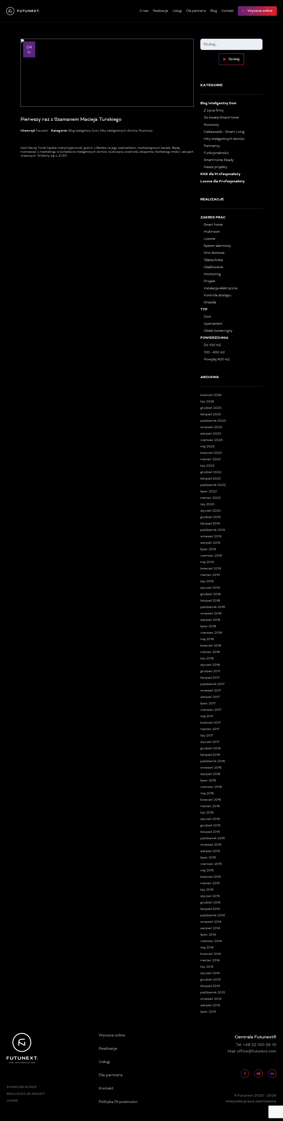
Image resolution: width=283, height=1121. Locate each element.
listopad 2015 (210, 832)
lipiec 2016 (208, 781)
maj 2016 (207, 793)
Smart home (213, 225)
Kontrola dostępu (217, 295)
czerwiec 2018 (211, 633)
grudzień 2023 (210, 408)
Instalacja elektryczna (220, 288)
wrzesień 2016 (210, 768)
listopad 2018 (210, 601)
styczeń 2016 (210, 819)
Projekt (209, 281)
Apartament (213, 324)
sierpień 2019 (210, 543)
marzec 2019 (210, 575)
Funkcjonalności (216, 153)
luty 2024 (207, 402)
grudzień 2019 (210, 517)
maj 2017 (206, 716)
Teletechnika (213, 260)
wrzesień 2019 (210, 537)
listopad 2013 (210, 986)
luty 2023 (207, 466)
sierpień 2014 (210, 928)
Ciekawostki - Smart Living (224, 132)
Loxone (209, 239)
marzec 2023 (210, 459)
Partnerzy (212, 146)
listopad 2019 (210, 524)
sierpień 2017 (210, 697)
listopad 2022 (210, 479)
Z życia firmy (214, 111)
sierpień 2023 (210, 434)
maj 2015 (207, 871)
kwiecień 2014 (210, 954)
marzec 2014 (210, 960)
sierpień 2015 (210, 851)
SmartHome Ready (218, 160)
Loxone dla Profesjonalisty (222, 181)
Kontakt (227, 11)
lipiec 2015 (208, 858)
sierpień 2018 (210, 620)
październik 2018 (212, 607)
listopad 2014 (210, 909)
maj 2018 (207, 639)
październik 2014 (212, 916)
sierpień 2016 (210, 774)
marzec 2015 (210, 883)
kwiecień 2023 (211, 453)
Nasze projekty (215, 167)
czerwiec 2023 (211, 440)
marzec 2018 (210, 652)
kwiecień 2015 (210, 877)
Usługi (177, 11)
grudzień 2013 (210, 980)
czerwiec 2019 (211, 556)
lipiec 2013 (208, 1012)
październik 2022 (213, 485)
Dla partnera (196, 11)
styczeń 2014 (210, 973)
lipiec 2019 (208, 549)
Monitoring (212, 274)
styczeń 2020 (210, 511)
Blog (213, 11)
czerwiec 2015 (211, 864)
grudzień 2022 (210, 472)
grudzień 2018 (210, 594)
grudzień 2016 (210, 749)
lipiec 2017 (208, 704)
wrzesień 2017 (210, 691)
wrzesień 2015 (210, 845)
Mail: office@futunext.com (251, 1051)
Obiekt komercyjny (218, 331)
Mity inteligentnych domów (118, 131)
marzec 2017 (209, 729)
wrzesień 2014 (210, 922)
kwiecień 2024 (210, 395)
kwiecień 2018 (210, 646)
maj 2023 (207, 447)
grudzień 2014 (210, 903)
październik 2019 (212, 530)
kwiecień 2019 (210, 569)
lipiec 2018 (208, 626)
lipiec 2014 (208, 935)
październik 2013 (212, 993)
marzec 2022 (210, 498)
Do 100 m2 (212, 345)
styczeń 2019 (210, 588)
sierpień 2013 (210, 1005)
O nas (144, 11)
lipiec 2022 (208, 492)
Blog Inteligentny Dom (83, 131)
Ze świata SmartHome (221, 118)
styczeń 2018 (210, 665)
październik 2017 (212, 684)
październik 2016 (212, 761)
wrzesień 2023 (211, 427)
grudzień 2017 (210, 671)
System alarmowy (217, 246)
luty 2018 (207, 659)
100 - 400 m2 (214, 352)
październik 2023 (213, 421)
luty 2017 (206, 736)
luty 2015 (207, 890)
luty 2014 (206, 967)
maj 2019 (207, 562)
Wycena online (112, 1035)
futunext (42, 131)
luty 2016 (207, 813)
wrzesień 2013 (210, 999)
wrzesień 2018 (210, 614)
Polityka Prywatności (118, 1101)
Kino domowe (214, 253)
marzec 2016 (210, 806)
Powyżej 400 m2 (217, 359)
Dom (207, 317)
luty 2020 (207, 504)
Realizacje (160, 11)
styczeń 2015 (210, 896)
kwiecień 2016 (210, 800)
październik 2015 (212, 838)
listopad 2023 (210, 414)
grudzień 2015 (210, 826)
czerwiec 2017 (210, 710)
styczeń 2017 (209, 742)
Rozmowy (146, 131)
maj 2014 (207, 948)
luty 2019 (207, 582)
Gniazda (210, 302)
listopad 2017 (210, 678)
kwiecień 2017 (210, 723)
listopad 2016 (210, 755)
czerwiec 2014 (211, 941)
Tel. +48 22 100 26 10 (256, 1044)
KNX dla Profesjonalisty (220, 174)
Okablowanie (213, 267)
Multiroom (212, 232)
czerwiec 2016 (211, 787)
